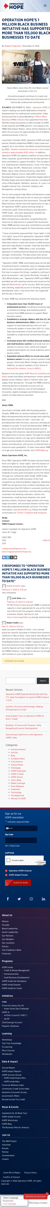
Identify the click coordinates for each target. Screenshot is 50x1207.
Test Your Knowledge (11, 1043)
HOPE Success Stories (12, 1075)
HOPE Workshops (10, 1120)
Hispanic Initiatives (10, 1026)
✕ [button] (47, 1194)
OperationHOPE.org (22, 509)
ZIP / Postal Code (12, 846)
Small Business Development (16, 977)
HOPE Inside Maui (11, 1081)
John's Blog (16, 780)
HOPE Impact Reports (11, 1071)
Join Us (6, 1135)
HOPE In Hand (17, 774)
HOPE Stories (17, 777)
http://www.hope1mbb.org (19, 617)
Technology (16, 792)
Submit (41, 862)
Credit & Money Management (17, 970)
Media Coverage (18, 783)
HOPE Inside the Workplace (14, 981)
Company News (18, 758)
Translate (12, 1204)
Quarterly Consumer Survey (14, 1092)
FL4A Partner (17, 761)
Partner (5, 1152)
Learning (7, 1033)
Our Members (8, 939)
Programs (7, 961)
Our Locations (8, 943)
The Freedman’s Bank (11, 950)
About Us (7, 915)
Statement (15, 789)
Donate (5, 1148)
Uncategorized (17, 795)
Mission (5, 921)
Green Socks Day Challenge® (16, 1008)
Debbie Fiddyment (13, 46)
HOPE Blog (7, 1124)
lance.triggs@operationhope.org (16, 551)
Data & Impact (10, 1061)
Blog (13, 755)
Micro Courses (8, 1050)
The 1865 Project (9, 1141)
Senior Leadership (10, 932)
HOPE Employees (18, 771)
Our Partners (7, 935)
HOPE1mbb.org (41, 450)
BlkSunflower (15, 284)
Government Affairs (10, 1096)
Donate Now (20, 883)
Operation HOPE (40, 107)
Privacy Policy (30, 1172)
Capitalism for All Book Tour (14, 1113)
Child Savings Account (12, 1022)
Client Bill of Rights (11, 1172)
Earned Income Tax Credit (13, 1099)
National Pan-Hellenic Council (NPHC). (24, 368)
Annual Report (8, 1068)
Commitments (8, 1155)
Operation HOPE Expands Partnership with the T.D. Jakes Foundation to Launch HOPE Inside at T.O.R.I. (27, 697)
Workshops (7, 1040)
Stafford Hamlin (14, 586)
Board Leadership (10, 928)
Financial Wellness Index (13, 1085)
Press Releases (17, 786)
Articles (14, 752)
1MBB (4, 1002)
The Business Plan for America (15, 1127)
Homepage (16, 768)
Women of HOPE (18, 798)
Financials (6, 953)
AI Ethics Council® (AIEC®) (15, 1015)
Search (43, 680)
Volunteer (6, 1145)
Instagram (42, 513)
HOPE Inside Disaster (11, 984)
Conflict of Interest (11, 1177)
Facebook (28, 513)
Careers (5, 1159)
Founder (5, 925)
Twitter (19, 513)
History (5, 946)
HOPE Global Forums (11, 1117)
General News (17, 765)
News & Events (10, 1106)
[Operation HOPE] (13, 6)
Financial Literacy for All (13, 1005)
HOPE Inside (7, 967)
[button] (38, 1202)
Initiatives (7, 995)
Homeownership (11, 974)
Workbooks (7, 1054)
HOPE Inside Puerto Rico (15, 1078)
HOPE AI (5, 1012)
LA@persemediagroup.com (14, 548)
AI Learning (7, 1047)
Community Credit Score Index (15, 1089)
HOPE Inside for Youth (12, 988)
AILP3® (7, 1019)
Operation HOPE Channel (20, 870)
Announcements (18, 749)
